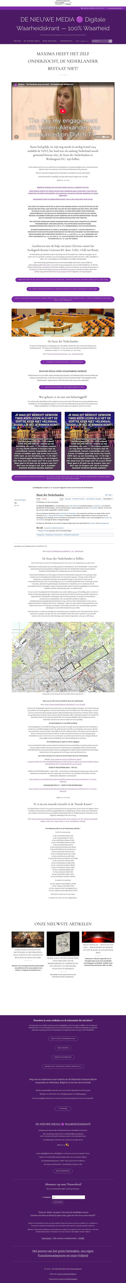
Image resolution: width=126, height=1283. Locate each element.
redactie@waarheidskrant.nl (115, 8)
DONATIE (63, 1025)
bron (47, 563)
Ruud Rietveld (87, 269)
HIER (59, 1153)
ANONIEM (44, 1153)
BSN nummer (81, 1094)
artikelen (42, 1098)
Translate (68, 4)
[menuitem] (18, 41)
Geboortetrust (67, 1094)
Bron (91, 616)
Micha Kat (46, 265)
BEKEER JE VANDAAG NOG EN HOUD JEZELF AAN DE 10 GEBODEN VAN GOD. (63, 187)
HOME (81, 1238)
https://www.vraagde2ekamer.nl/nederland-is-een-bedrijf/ (65, 704)
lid (45, 1025)
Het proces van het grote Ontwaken (55, 1251)
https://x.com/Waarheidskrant (66, 1274)
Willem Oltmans (52, 269)
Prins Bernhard (62, 272)
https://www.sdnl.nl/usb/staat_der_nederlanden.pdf (65, 354)
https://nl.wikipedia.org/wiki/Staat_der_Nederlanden (65, 551)
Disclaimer (46, 1238)
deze (29, 710)
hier (77, 1025)
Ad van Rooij (70, 269)
